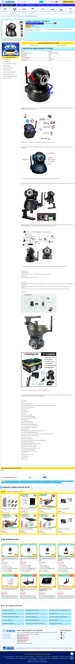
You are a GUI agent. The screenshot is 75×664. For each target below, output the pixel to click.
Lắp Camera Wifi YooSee (64, 658)
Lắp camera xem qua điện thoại (65, 656)
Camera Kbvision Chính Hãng (29, 656)
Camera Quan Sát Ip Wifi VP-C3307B (64, 508)
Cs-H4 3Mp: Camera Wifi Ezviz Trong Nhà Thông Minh (58, 616)
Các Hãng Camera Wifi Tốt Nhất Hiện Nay (32, 613)
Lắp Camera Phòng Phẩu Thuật (8, 67)
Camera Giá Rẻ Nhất (6, 65)
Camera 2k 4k (9, 491)
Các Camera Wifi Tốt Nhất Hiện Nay (31, 616)
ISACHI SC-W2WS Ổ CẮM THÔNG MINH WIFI (27, 508)
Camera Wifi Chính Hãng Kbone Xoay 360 (10, 76)
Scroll (71, 658)
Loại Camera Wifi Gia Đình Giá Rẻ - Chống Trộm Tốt (10, 616)
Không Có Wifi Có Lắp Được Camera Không (9, 613)
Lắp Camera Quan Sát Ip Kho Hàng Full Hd (27, 482)
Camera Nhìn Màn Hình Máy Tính (8, 74)
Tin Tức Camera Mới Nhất (12, 606)
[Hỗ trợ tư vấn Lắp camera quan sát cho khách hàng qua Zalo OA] (71, 653)
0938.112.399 (68, 2)
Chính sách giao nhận (7, 635)
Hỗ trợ (47, 5)
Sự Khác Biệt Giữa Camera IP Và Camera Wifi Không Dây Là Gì (59, 610)
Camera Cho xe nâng (6, 61)
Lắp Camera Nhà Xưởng (32, 658)
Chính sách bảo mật (6, 636)
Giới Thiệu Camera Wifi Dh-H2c (7, 620)
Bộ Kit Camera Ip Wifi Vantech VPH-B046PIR (8, 508)
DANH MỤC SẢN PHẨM (8, 5)
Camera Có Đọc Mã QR (7, 59)
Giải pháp (40, 5)
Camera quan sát (30, 5)
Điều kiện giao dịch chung (7, 638)
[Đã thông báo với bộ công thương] (8, 648)
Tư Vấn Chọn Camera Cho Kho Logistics (9, 63)
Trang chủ (3, 16)
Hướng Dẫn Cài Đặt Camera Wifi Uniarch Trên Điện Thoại (34, 623)
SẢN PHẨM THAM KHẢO (17, 491)
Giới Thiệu (21, 5)
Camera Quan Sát (9, 16)
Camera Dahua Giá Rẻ (19, 656)
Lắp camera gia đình (54, 656)
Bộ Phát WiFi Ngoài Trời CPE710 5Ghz (10, 589)
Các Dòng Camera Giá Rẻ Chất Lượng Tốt (11, 481)
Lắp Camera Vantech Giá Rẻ (9, 656)
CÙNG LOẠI (3, 491)
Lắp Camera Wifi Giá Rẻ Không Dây (44, 658)
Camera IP (15, 16)
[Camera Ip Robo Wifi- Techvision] (13, 29)
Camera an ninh (47, 656)
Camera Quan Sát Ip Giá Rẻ (57, 482)
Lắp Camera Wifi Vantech (7, 78)
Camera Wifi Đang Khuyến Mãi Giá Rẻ (8, 623)
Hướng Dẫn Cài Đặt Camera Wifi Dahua (55, 623)
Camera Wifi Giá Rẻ (55, 658)
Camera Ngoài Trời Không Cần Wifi (7, 610)
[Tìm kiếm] (41, 2)
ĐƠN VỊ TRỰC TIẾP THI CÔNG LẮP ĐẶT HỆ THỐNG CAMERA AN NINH (37, 654)
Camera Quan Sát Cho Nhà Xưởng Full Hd (12, 482)
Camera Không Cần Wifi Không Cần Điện (32, 610)
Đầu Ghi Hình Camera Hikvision (47, 481)
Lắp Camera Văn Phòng (23, 658)
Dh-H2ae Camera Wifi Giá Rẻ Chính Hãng (32, 620)
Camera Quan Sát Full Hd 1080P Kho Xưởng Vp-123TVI (43, 482)
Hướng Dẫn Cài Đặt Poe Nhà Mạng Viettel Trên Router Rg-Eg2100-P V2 (30, 481)
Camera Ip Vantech (21, 16)
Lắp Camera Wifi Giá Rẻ (53, 613)
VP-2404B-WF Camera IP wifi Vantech (45, 508)
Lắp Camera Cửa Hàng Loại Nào (12, 658)
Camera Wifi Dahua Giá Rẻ (53, 620)
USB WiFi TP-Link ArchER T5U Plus (65, 589)
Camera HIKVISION (39, 656)
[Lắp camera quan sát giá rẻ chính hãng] (16, 5)
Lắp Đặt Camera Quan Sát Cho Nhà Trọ (59, 481)
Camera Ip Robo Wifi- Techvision (31, 16)
